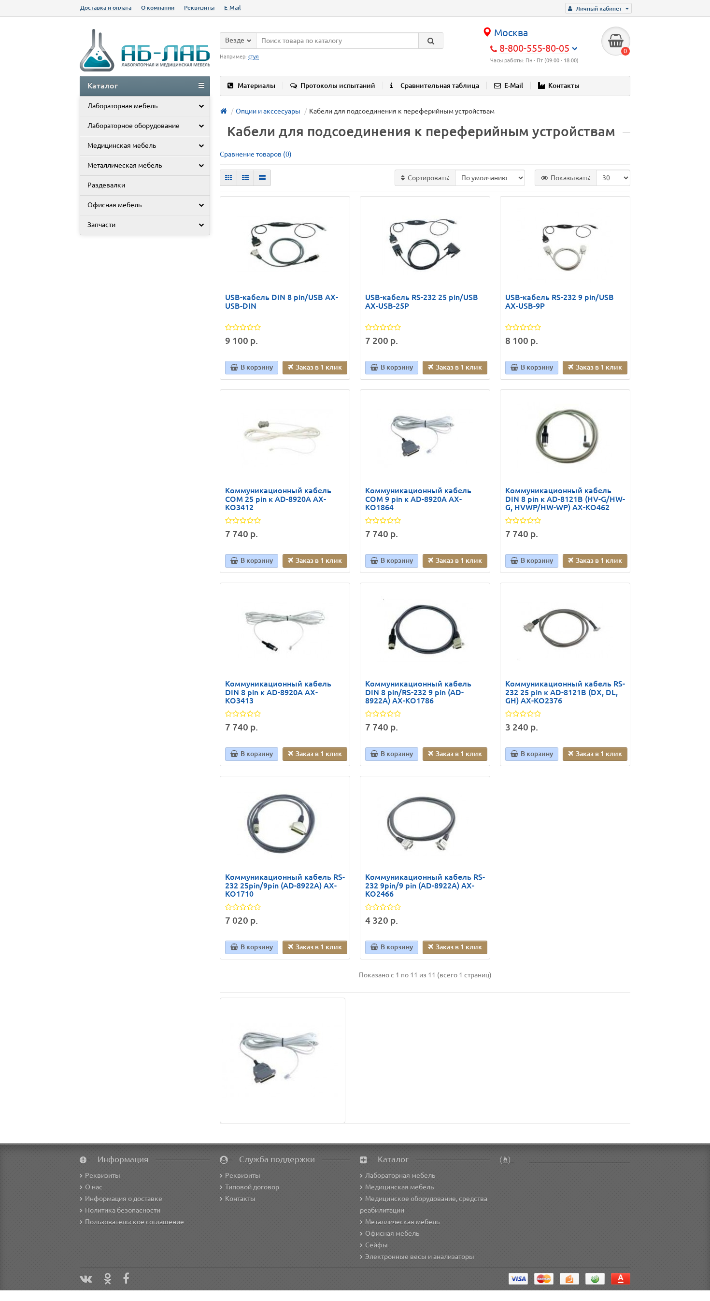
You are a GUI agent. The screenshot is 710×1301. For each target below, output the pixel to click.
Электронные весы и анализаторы (419, 1256)
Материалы (256, 85)
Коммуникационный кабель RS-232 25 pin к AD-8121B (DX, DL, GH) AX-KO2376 (565, 692)
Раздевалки (106, 185)
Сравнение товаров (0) (256, 154)
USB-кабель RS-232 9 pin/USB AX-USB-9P (559, 301)
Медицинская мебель (121, 145)
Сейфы (376, 1245)
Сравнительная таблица (439, 85)
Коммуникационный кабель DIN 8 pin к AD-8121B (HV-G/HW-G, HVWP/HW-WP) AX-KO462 (565, 499)
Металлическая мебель (124, 165)
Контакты (564, 85)
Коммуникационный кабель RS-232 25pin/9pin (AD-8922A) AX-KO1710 (285, 885)
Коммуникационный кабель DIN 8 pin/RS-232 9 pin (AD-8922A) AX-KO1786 (418, 692)
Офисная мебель (114, 205)
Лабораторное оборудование (133, 125)
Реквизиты (199, 7)
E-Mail (232, 7)
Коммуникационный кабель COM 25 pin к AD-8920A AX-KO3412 (278, 499)
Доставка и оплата (105, 7)
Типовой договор (252, 1187)
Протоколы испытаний (337, 85)
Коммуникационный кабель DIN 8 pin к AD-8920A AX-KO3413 (278, 692)
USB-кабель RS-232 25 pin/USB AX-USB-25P (421, 301)
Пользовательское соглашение (134, 1222)
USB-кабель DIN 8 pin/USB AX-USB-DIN (281, 301)
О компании (157, 7)
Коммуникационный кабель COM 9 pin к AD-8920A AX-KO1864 (418, 499)
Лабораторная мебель (122, 106)
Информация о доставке (123, 1198)
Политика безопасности (122, 1210)
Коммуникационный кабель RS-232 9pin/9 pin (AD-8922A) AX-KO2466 (425, 885)
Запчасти (101, 225)
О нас (93, 1187)
